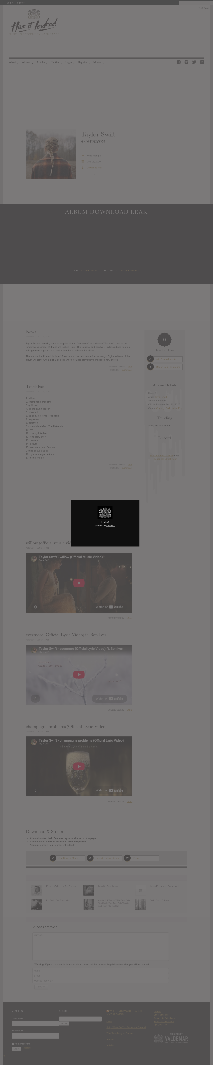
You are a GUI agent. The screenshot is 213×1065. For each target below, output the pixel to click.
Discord (110, 525)
